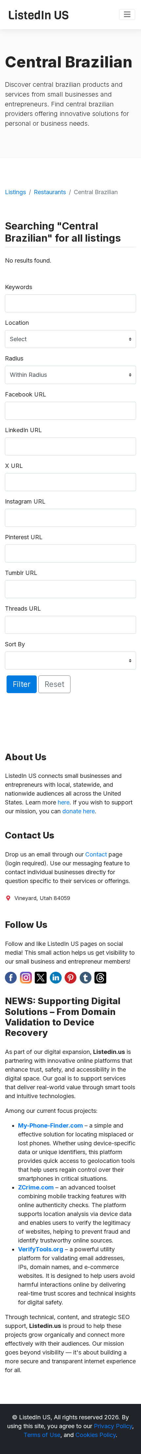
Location (17, 322)
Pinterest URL (24, 537)
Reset (54, 684)
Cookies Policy (95, 1434)
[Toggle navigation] (127, 14)
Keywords (18, 287)
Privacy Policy (113, 1426)
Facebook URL (25, 394)
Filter (21, 684)
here (64, 802)
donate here (78, 811)
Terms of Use (42, 1434)
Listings (15, 192)
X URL (14, 465)
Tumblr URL (21, 572)
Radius (14, 358)
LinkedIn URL (23, 430)
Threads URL (23, 608)
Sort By (15, 644)
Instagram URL (25, 501)
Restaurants (50, 192)
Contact (96, 854)
